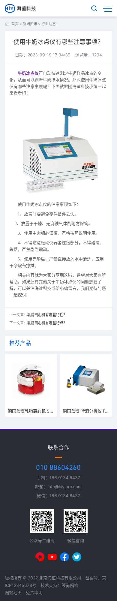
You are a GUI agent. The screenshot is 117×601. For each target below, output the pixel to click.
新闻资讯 (30, 24)
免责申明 (34, 592)
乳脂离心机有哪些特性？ (47, 315)
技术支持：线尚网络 (59, 585)
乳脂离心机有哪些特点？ (47, 323)
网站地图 (13, 592)
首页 (15, 24)
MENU (107, 8)
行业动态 (48, 24)
